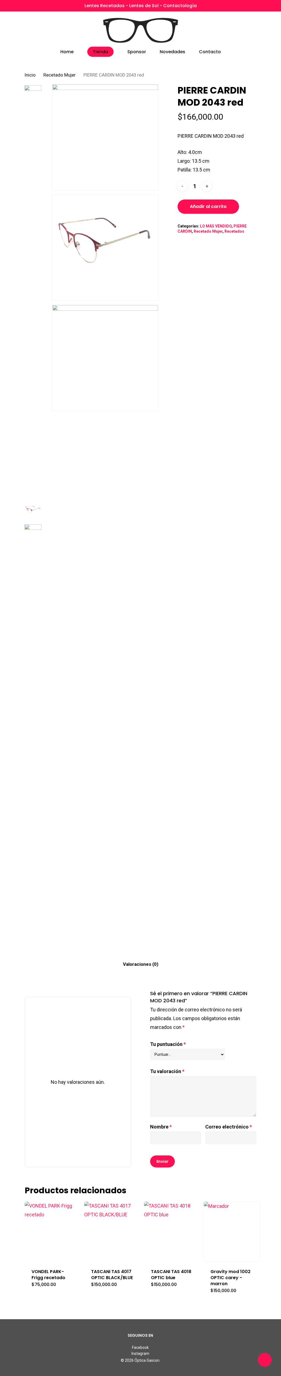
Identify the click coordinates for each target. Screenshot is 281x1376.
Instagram (140, 1353)
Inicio (30, 75)
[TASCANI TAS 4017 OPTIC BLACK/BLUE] (112, 1231)
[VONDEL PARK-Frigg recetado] (53, 1231)
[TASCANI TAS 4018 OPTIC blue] (172, 1231)
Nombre (161, 1127)
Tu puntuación (168, 1044)
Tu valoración (167, 1071)
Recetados (234, 231)
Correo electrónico (228, 1127)
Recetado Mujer (59, 75)
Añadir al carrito (208, 206)
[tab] (140, 964)
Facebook (140, 1347)
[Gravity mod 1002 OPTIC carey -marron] (232, 1231)
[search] (225, 30)
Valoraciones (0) (140, 964)
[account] (239, 30)
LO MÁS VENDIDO (216, 226)
